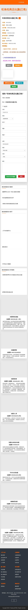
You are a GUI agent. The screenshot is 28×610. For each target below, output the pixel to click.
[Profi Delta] (7, 2)
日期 (3, 109)
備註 (3, 161)
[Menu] (26, 2)
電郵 (3, 128)
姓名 (3, 122)
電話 (3, 134)
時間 (3, 115)
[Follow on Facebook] (12, 600)
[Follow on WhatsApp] (15, 600)
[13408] (20, 18)
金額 (3, 141)
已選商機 (21, 2)
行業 (3, 153)
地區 (3, 147)
